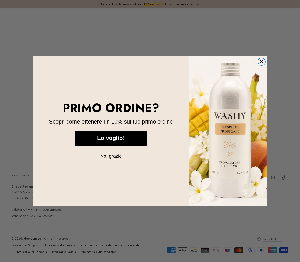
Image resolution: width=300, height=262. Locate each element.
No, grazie (111, 156)
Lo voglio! (111, 138)
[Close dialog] (261, 62)
